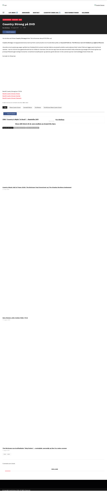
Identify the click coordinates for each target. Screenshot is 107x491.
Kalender (85, 12)
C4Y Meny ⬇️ (13, 12)
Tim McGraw (15, 19)
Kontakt (36, 12)
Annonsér (26, 12)
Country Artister (7, 19)
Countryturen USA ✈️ (52, 12)
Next (8, 454)
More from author (20, 127)
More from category (33, 127)
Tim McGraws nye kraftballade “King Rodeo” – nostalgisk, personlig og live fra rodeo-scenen (35, 448)
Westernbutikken (72, 12)
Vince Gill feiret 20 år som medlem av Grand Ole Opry (35, 124)
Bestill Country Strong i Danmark (12, 98)
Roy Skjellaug (6, 27)
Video (20, 19)
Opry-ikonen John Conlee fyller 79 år (15, 318)
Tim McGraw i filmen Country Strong (52, 107)
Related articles (8, 127)
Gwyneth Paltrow (27, 107)
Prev (5, 454)
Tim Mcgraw (38, 107)
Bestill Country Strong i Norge (11, 93)
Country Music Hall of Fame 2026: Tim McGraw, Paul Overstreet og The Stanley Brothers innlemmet (37, 187)
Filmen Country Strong (15, 107)
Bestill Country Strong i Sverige (11, 96)
